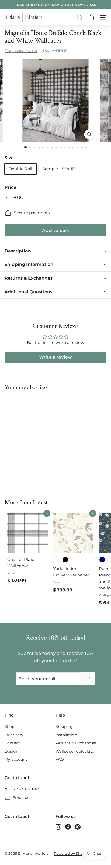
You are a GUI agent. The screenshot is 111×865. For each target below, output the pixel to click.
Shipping (64, 726)
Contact (12, 743)
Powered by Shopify (71, 853)
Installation (66, 734)
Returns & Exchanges (29, 278)
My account (16, 759)
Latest (40, 502)
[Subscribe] (87, 678)
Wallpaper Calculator (76, 751)
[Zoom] (89, 134)
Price (10, 187)
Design (11, 751)
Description (18, 250)
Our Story (14, 734)
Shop (10, 726)
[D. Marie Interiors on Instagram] (58, 827)
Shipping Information (29, 264)
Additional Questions (28, 291)
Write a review (55, 357)
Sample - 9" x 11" (59, 168)
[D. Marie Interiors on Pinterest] (78, 827)
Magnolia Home (21, 50)
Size (9, 157)
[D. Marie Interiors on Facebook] (68, 827)
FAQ (60, 759)
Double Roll (20, 168)
